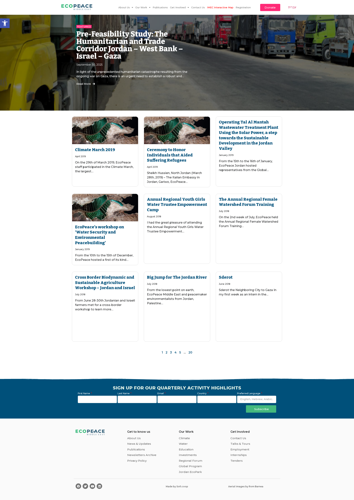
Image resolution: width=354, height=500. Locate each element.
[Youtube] (92, 486)
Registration (243, 7)
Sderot (225, 277)
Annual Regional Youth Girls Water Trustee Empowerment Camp (177, 204)
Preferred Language (249, 393)
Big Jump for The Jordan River (177, 277)
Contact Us (198, 7)
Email (160, 393)
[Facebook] (78, 486)
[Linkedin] (99, 486)
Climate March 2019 (95, 149)
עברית (292, 7)
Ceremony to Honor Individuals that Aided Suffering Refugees (170, 155)
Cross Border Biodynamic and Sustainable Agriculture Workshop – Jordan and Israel (105, 282)
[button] (5, 23)
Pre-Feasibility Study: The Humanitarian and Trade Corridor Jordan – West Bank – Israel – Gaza (129, 45)
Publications (160, 7)
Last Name (124, 393)
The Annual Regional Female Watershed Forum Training (248, 202)
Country (202, 393)
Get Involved (178, 7)
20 (190, 352)
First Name (84, 393)
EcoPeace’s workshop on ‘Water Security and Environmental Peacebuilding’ (99, 234)
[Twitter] (85, 486)
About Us (124, 7)
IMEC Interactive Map (220, 7)
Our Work (141, 7)
